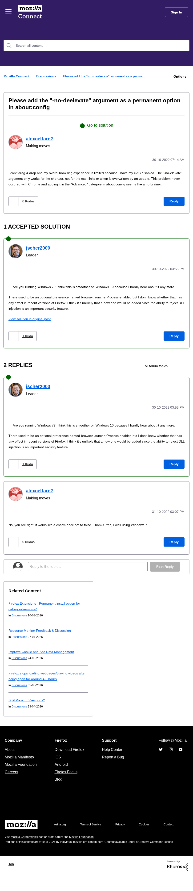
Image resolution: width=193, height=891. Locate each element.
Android (60, 768)
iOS (57, 760)
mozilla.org (59, 828)
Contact (10, 837)
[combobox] (96, 45)
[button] (14, 206)
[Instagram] (171, 753)
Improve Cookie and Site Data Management (42, 655)
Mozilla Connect (31, 12)
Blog (57, 782)
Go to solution (100, 124)
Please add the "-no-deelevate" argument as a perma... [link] (107, 76)
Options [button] (179, 76)
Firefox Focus (66, 775)
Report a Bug (112, 760)
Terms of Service (93, 828)
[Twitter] (161, 753)
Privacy (124, 828)
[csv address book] (177, 370)
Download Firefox (69, 753)
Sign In (176, 12)
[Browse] (9, 11)
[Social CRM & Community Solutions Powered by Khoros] (177, 881)
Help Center (111, 753)
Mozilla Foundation (21, 768)
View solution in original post (30, 323)
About (10, 753)
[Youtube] (180, 753)
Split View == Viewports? (28, 704)
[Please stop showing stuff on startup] (185, 370)
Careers (11, 775)
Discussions (47, 76)
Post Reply (164, 570)
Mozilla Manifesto (20, 760)
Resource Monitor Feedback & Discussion (41, 634)
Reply (174, 206)
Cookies (150, 828)
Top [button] (12, 879)
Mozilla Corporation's (26, 847)
